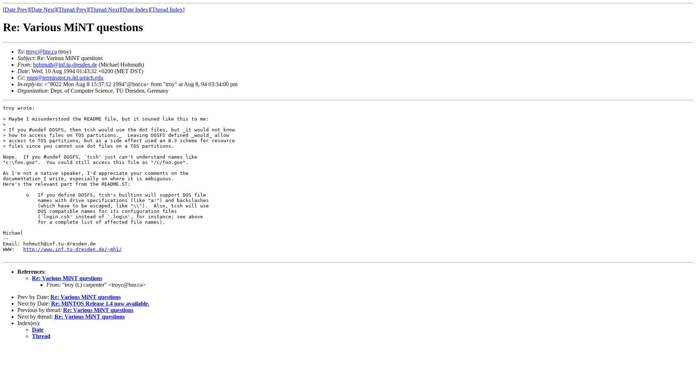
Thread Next (104, 10)
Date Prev (16, 10)
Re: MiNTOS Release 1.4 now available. (100, 303)
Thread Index (167, 10)
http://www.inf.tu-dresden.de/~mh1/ (72, 249)
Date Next (43, 10)
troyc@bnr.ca (41, 52)
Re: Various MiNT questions (67, 278)
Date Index (135, 10)
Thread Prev (72, 10)
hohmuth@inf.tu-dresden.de (65, 65)
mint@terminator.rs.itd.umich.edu (65, 78)
